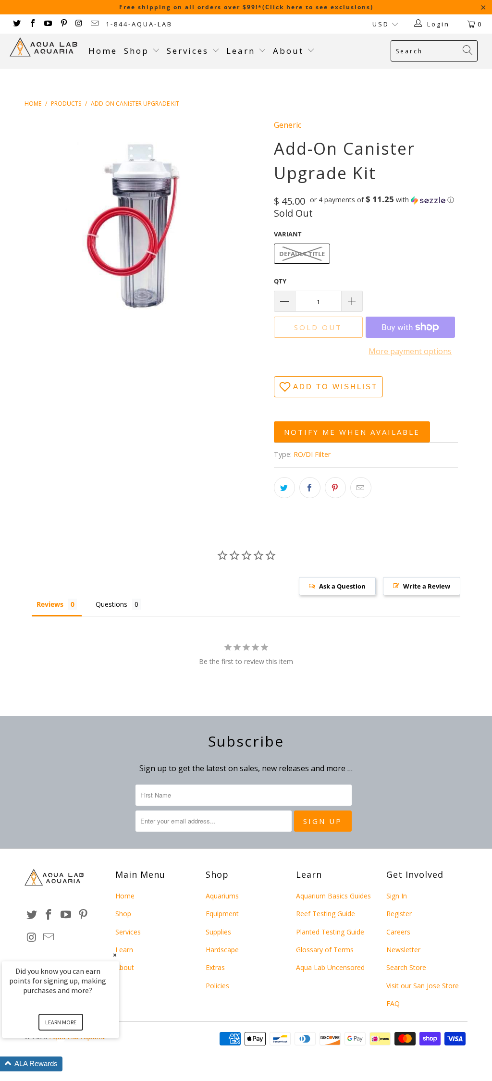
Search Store (406, 967)
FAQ (393, 1003)
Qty (280, 281)
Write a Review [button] (426, 586)
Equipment (222, 913)
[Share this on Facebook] (309, 487)
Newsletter (403, 949)
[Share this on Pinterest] (335, 487)
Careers (398, 931)
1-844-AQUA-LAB (139, 24)
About (290, 50)
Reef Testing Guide (325, 913)
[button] (382, 200)
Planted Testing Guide (330, 931)
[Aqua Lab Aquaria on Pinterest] (63, 24)
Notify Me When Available (352, 432)
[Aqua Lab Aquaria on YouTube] (47, 24)
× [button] (115, 954)
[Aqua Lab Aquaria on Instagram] (78, 24)
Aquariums (222, 895)
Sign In (396, 895)
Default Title (302, 253)
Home (102, 50)
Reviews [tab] (50, 604)
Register (399, 913)
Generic (287, 125)
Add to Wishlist (335, 386)
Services (189, 50)
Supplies (218, 931)
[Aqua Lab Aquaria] (44, 47)
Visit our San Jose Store (422, 985)
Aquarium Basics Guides (333, 895)
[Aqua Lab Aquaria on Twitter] (16, 24)
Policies (217, 985)
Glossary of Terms (325, 949)
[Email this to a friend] (360, 487)
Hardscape (222, 949)
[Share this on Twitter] (284, 487)
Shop (136, 50)
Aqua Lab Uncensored (330, 967)
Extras (215, 967)
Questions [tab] (111, 604)
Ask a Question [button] (342, 586)
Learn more (60, 1022)
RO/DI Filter (312, 454)
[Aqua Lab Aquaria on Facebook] (31, 24)
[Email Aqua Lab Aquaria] (94, 24)
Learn (242, 50)
